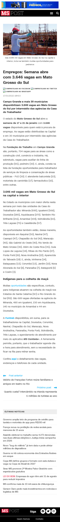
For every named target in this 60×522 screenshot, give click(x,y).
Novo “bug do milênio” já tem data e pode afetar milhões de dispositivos (27, 447)
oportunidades (18, 285)
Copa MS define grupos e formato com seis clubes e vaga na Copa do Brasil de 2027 (29, 462)
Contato (39, 519)
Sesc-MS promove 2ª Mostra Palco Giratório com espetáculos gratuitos (27, 470)
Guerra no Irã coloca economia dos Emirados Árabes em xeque (29, 455)
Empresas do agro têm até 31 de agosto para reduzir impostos (30, 478)
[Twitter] (48, 511)
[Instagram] (53, 511)
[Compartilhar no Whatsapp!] (17, 91)
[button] (51, 13)
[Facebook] (42, 511)
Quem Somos (23, 519)
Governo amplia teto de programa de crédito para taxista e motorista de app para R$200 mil (28, 421)
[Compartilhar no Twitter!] (44, 88)
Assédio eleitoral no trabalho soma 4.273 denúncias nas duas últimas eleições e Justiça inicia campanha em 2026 (29, 437)
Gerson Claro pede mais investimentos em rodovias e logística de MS (30, 490)
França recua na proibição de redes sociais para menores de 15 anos (27, 429)
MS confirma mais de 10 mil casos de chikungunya (28, 484)
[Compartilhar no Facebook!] (16, 88)
